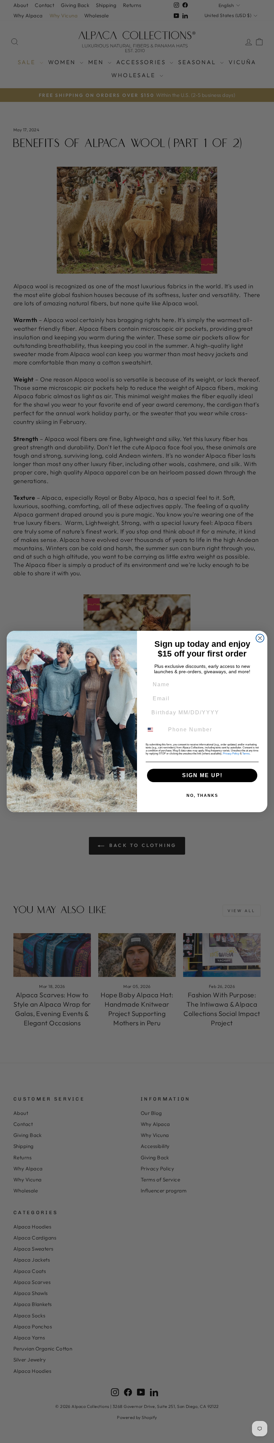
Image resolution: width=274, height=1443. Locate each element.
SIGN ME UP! (202, 775)
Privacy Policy (231, 753)
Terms (246, 753)
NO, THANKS (202, 795)
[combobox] (154, 729)
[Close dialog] (260, 638)
